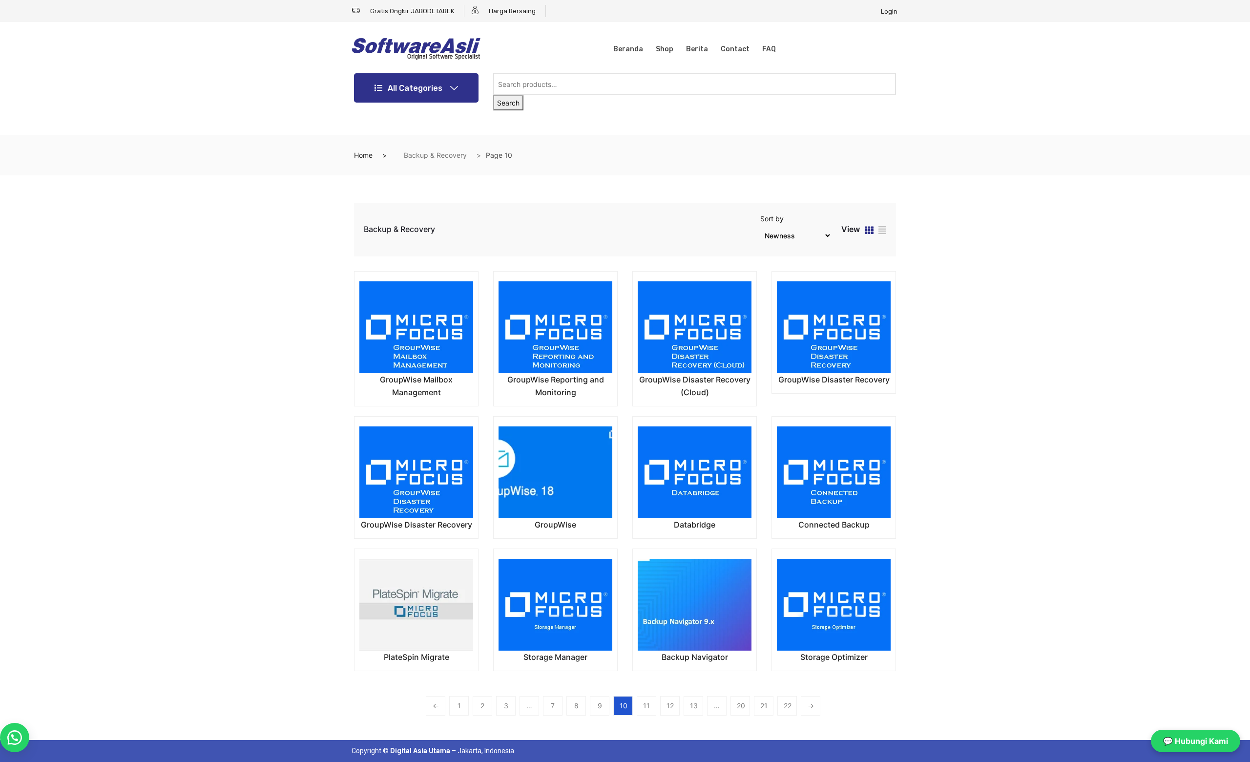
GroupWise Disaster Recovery (834, 379)
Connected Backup (834, 524)
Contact (735, 49)
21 (764, 705)
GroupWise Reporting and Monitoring (555, 386)
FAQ (769, 49)
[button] (14, 737)
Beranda (628, 49)
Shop (664, 49)
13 (694, 705)
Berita (697, 49)
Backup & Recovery (435, 155)
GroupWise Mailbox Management (416, 386)
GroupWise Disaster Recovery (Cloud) (694, 386)
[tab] (869, 231)
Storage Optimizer (834, 657)
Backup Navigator (695, 657)
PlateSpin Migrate (416, 657)
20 (741, 705)
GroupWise (555, 524)
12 (670, 705)
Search (508, 103)
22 (788, 705)
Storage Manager (555, 657)
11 (646, 705)
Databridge (694, 524)
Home (363, 155)
